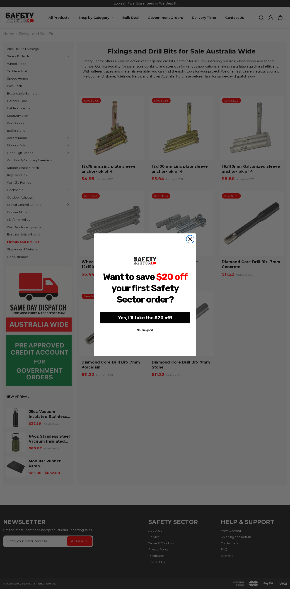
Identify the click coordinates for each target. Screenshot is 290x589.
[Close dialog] (190, 239)
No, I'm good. (145, 330)
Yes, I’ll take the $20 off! (145, 317)
